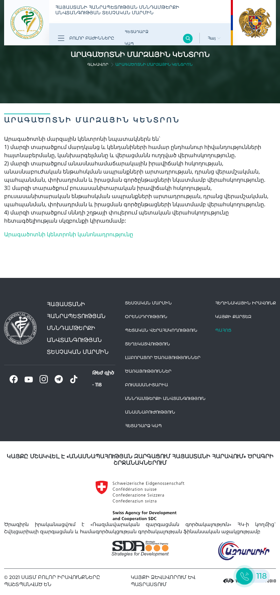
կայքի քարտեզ (233, 316)
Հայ (212, 38)
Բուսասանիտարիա (146, 384)
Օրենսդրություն (146, 316)
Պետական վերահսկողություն (161, 330)
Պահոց (223, 330)
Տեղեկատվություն (147, 343)
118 (98, 385)
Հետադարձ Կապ (136, 37)
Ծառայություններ (148, 371)
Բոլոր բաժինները (91, 38)
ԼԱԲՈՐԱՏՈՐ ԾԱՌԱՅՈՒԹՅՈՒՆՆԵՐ (162, 357)
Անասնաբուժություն (150, 412)
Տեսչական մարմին (148, 303)
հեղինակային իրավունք (245, 303)
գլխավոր (98, 64)
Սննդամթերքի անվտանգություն (165, 398)
